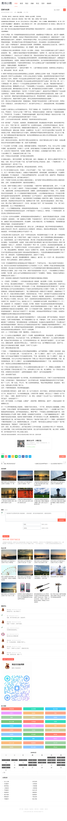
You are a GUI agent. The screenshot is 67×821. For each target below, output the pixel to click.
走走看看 (33, 709)
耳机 (55, 713)
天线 (11, 738)
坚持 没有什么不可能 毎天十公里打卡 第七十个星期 (58, 561)
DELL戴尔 (33, 747)
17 (6, 765)
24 (6, 767)
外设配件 (6, 783)
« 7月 (3, 772)
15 (51, 762)
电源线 (33, 713)
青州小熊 (31, 434)
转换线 (55, 717)
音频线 (11, 734)
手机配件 (6, 790)
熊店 (26, 3)
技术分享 (34, 790)
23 (61, 765)
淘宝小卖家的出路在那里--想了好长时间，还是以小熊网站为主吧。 (8, 578)
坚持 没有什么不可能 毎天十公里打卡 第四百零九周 (58, 482)
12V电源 (33, 721)
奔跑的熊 (11, 709)
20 (32, 765)
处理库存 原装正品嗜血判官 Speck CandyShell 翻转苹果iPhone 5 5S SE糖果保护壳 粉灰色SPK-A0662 (25, 596)
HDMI (55, 721)
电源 (11, 717)
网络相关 (6, 796)
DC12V (55, 743)
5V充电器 (33, 726)
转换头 (55, 738)
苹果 (55, 726)
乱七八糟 (11, 721)
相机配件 (34, 792)
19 (23, 765)
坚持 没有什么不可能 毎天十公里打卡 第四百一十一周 (8, 482)
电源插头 (33, 743)
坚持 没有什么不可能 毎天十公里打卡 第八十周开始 (8, 561)
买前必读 (26, 809)
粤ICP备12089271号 (38, 811)
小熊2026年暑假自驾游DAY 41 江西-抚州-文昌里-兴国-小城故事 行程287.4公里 (8, 500)
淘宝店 (46, 809)
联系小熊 (36, 809)
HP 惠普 (33, 734)
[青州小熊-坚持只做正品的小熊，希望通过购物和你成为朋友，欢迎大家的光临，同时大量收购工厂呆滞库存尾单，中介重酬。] (6, 3)
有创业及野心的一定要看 (57, 576)
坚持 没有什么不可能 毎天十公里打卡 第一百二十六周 (25, 577)
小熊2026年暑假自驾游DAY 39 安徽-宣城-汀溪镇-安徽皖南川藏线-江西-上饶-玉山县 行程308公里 (41, 501)
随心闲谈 (19, 12)
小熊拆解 (34, 786)
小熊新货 (6, 788)
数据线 (11, 747)
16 (61, 762)
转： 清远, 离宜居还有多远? (8, 463)
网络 (33, 738)
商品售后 (31, 809)
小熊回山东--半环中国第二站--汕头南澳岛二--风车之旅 (41, 577)
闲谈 (16, 3)
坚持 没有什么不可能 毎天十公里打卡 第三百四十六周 (41, 561)
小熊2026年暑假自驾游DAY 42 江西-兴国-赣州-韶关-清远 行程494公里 (41, 483)
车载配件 (6, 799)
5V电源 (11, 726)
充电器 (33, 730)
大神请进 (34, 783)
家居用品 (6, 786)
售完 (37, 3)
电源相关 (6, 792)
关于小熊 (21, 809)
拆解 (32, 3)
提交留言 (61, 520)
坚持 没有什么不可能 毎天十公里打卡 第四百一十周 (25, 482)
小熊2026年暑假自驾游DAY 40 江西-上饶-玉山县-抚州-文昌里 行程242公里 (25, 500)
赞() (62, 456)
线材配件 (34, 794)
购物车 (49, 3)
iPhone (55, 747)
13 (32, 762)
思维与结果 (38, 434)
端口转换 (55, 709)
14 (42, 762)
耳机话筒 (34, 796)
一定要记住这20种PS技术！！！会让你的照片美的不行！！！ (50, 463)
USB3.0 (33, 717)
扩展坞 (11, 730)
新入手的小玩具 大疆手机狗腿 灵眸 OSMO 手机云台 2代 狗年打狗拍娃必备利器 (58, 595)
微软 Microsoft (55, 730)
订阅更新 (42, 809)
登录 (43, 3)
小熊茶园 (34, 788)
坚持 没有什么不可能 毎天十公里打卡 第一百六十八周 (8, 594)
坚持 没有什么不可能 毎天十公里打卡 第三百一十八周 (25, 561)
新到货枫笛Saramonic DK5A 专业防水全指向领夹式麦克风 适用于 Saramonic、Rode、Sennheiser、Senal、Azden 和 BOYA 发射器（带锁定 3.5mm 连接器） (41, 598)
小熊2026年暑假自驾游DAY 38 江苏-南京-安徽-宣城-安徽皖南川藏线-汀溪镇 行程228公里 (58, 501)
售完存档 (34, 781)
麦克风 (55, 734)
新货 (21, 3)
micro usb (11, 743)
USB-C (11, 713)
